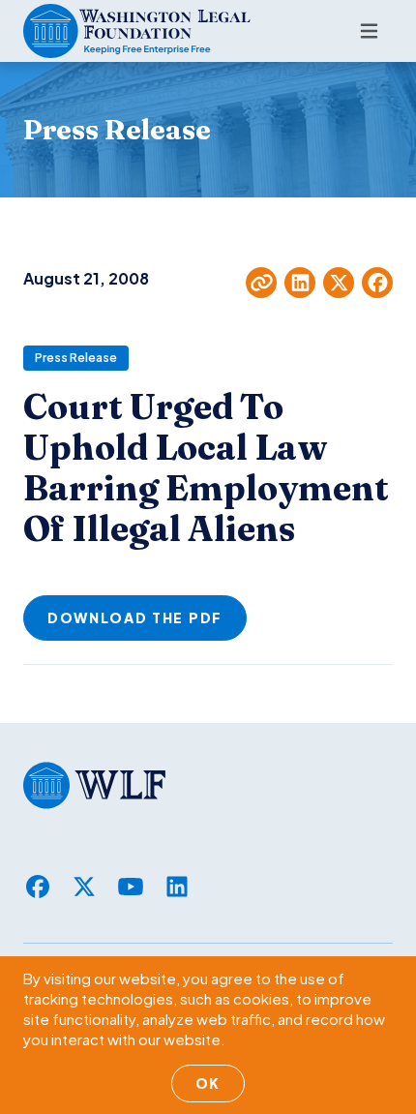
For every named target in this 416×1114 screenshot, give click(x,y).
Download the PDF (135, 617)
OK (208, 1083)
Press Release (76, 357)
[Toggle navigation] (369, 31)
